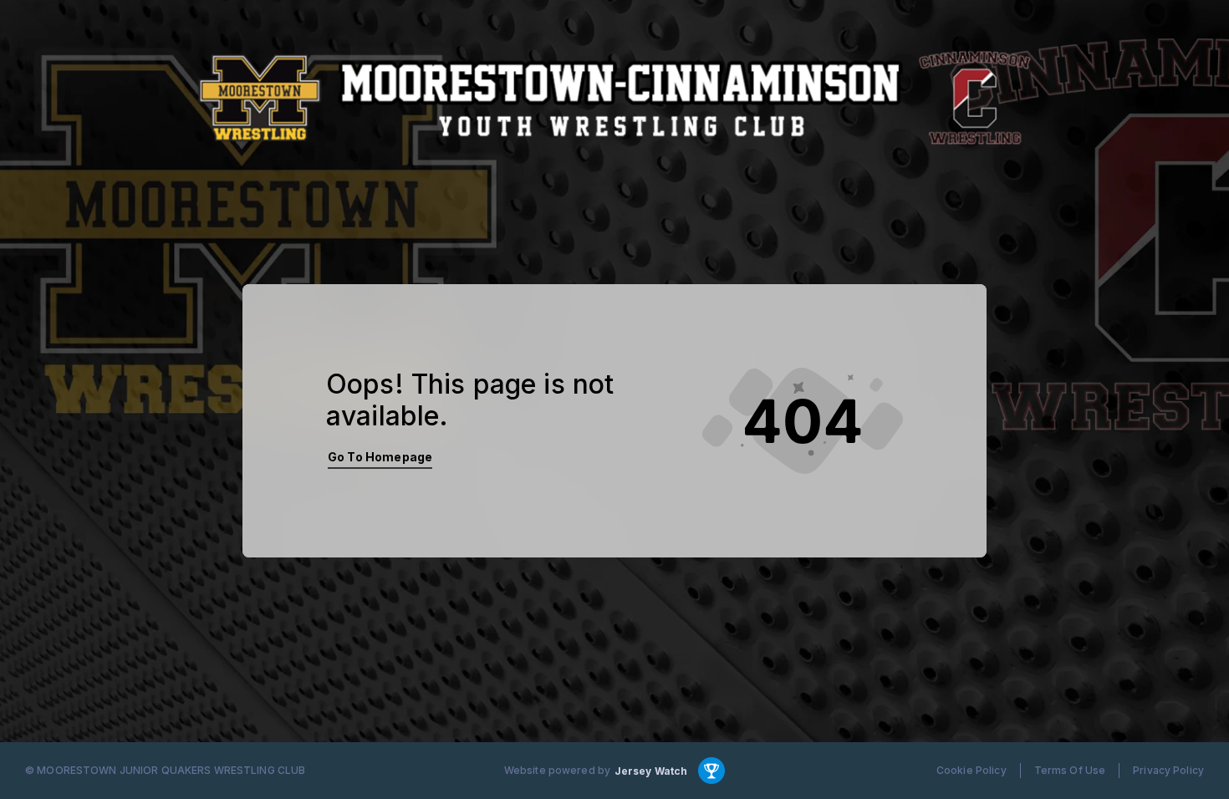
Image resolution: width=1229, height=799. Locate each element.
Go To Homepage (380, 457)
